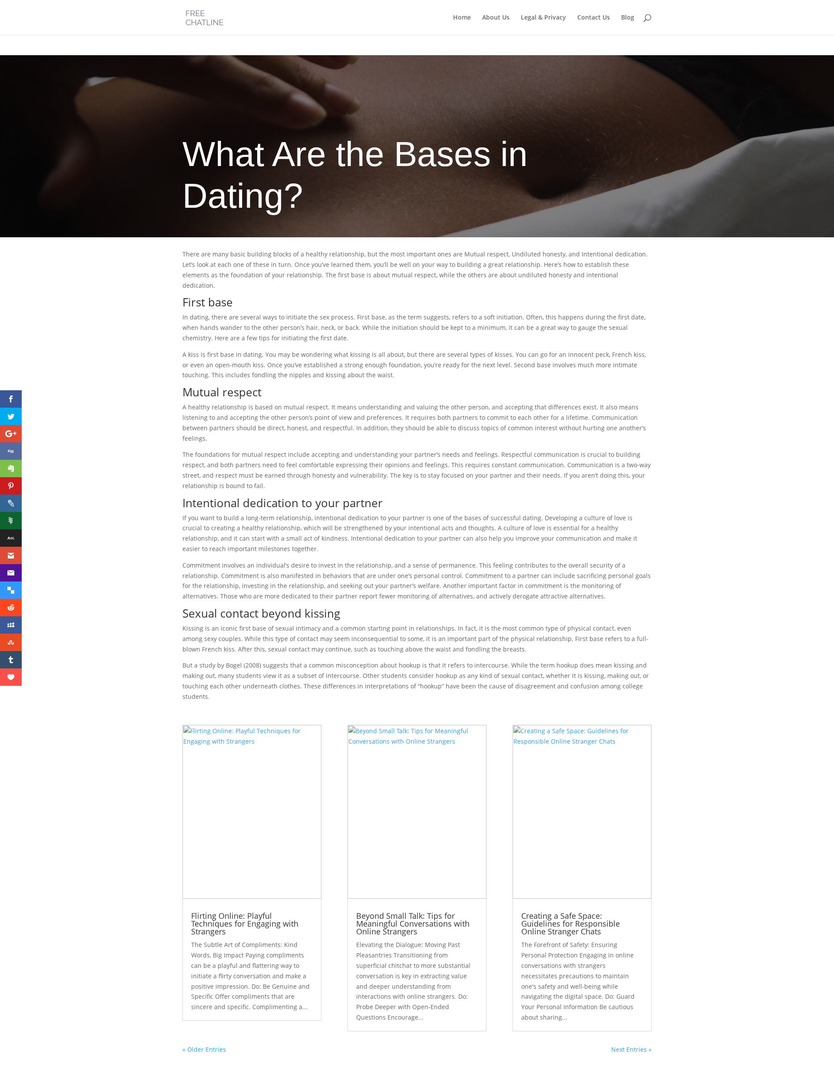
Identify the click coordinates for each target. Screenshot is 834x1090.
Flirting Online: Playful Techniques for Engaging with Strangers (244, 924)
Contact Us (593, 17)
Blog (627, 17)
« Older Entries (204, 1049)
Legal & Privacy (543, 17)
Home (462, 17)
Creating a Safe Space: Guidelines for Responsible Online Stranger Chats (570, 924)
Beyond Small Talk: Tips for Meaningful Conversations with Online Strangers (413, 924)
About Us (496, 17)
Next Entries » (631, 1049)
